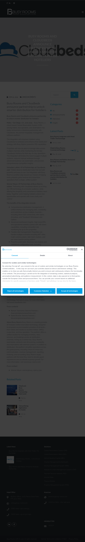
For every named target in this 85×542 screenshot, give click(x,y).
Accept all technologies (69, 291)
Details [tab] (42, 255)
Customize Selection (41, 291)
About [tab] (70, 255)
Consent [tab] (15, 255)
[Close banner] (82, 249)
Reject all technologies (15, 291)
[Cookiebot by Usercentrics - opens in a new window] (68, 249)
